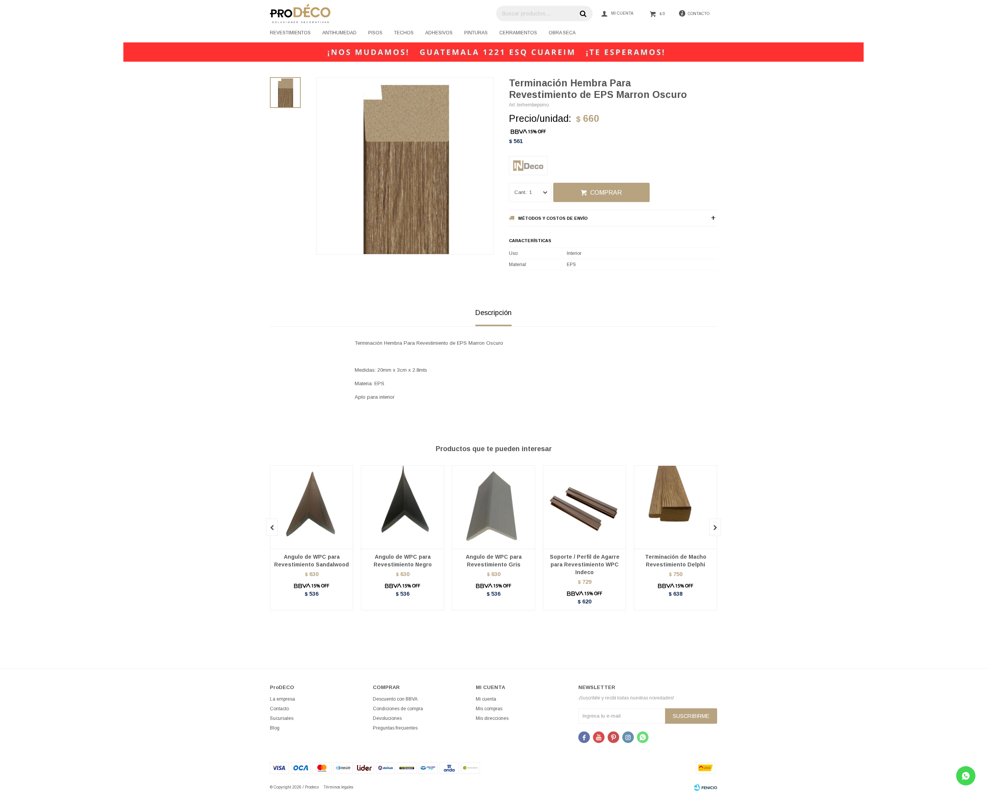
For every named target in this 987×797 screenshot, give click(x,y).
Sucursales (281, 718)
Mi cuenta (486, 699)
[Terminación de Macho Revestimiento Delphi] (675, 507)
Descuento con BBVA (395, 699)
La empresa (282, 699)
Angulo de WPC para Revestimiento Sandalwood (311, 561)
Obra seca (562, 32)
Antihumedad (339, 32)
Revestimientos (290, 32)
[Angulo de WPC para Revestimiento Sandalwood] (311, 507)
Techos (404, 32)
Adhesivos (439, 32)
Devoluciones (387, 718)
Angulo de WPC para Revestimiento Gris (494, 561)
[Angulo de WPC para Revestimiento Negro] (402, 507)
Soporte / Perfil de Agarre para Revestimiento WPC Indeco (585, 564)
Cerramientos (518, 32)
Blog (275, 728)
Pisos (375, 32)
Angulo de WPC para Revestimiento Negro (403, 561)
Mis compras (489, 708)
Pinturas (476, 32)
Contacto (279, 708)
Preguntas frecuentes (395, 728)
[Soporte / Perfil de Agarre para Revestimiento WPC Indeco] (584, 507)
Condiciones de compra (398, 708)
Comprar (606, 192)
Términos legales (338, 787)
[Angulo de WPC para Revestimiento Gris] (493, 507)
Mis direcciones (492, 718)
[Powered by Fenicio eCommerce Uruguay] (705, 787)
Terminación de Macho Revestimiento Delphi (675, 561)
